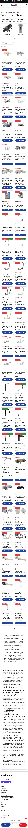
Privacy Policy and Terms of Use (8, 797)
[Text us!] (23, 825)
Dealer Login (4, 804)
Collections (7, 12)
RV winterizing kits (10, 709)
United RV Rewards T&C (6, 801)
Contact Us (3, 788)
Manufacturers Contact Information (9, 794)
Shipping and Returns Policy (7, 795)
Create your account (5, 803)
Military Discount (4, 799)
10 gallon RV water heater (15, 731)
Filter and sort (8, 43)
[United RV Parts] (13, 5)
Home (2, 12)
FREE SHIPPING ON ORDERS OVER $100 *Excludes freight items (14, 1)
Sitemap (3, 806)
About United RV (4, 790)
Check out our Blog (5, 792)
